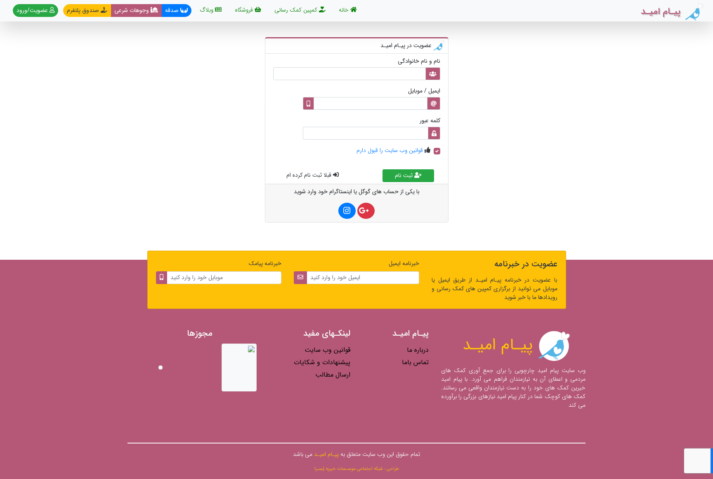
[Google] (366, 211)
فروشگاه (245, 9)
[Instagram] (347, 211)
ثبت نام (404, 175)
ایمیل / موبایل (424, 91)
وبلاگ (207, 9)
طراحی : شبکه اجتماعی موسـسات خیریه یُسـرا (356, 468)
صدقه (172, 10)
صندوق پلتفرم (84, 10)
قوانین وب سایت (327, 350)
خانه (342, 9)
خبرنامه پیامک (265, 263)
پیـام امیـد (500, 345)
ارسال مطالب (332, 375)
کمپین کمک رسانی (296, 9)
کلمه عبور (430, 120)
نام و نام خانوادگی (419, 61)
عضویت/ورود (33, 10)
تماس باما (415, 362)
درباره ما (418, 350)
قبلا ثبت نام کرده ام (309, 175)
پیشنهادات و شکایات (322, 362)
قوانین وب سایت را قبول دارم (389, 150)
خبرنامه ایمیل (404, 263)
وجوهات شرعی (132, 10)
